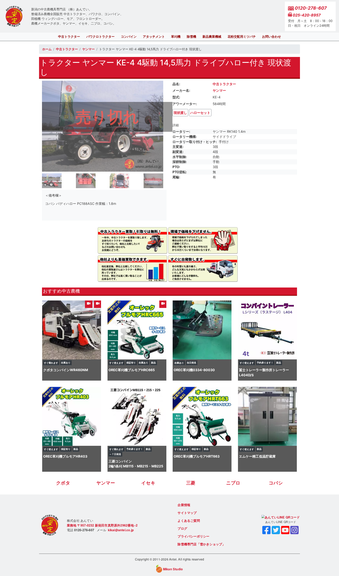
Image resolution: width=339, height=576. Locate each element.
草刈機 (175, 36)
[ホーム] (14, 16)
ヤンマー (88, 49)
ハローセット (200, 113)
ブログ (182, 528)
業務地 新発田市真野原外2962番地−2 (102, 525)
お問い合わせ (271, 36)
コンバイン (129, 36)
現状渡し (180, 113)
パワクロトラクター (100, 36)
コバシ (276, 483)
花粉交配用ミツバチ (242, 36)
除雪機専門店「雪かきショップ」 (201, 544)
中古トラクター (69, 36)
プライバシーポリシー (193, 536)
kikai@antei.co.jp (121, 530)
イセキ (148, 483)
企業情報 (184, 505)
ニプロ (233, 483)
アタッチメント (154, 36)
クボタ (63, 483)
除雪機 (191, 36)
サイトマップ (187, 512)
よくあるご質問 (189, 520)
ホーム (47, 49)
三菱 (190, 483)
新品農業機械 (211, 36)
